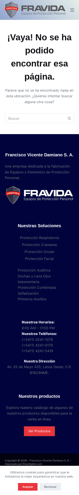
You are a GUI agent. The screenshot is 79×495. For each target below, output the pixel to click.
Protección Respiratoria (39, 238)
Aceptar (27, 486)
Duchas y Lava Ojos (34, 276)
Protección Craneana (39, 244)
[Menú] (72, 10)
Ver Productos (39, 431)
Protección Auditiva (34, 270)
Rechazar (50, 486)
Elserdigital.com (32, 464)
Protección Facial (39, 258)
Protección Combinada (37, 287)
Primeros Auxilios (32, 299)
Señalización (28, 293)
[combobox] (35, 118)
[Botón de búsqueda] (69, 118)
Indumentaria (28, 282)
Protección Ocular (39, 251)
